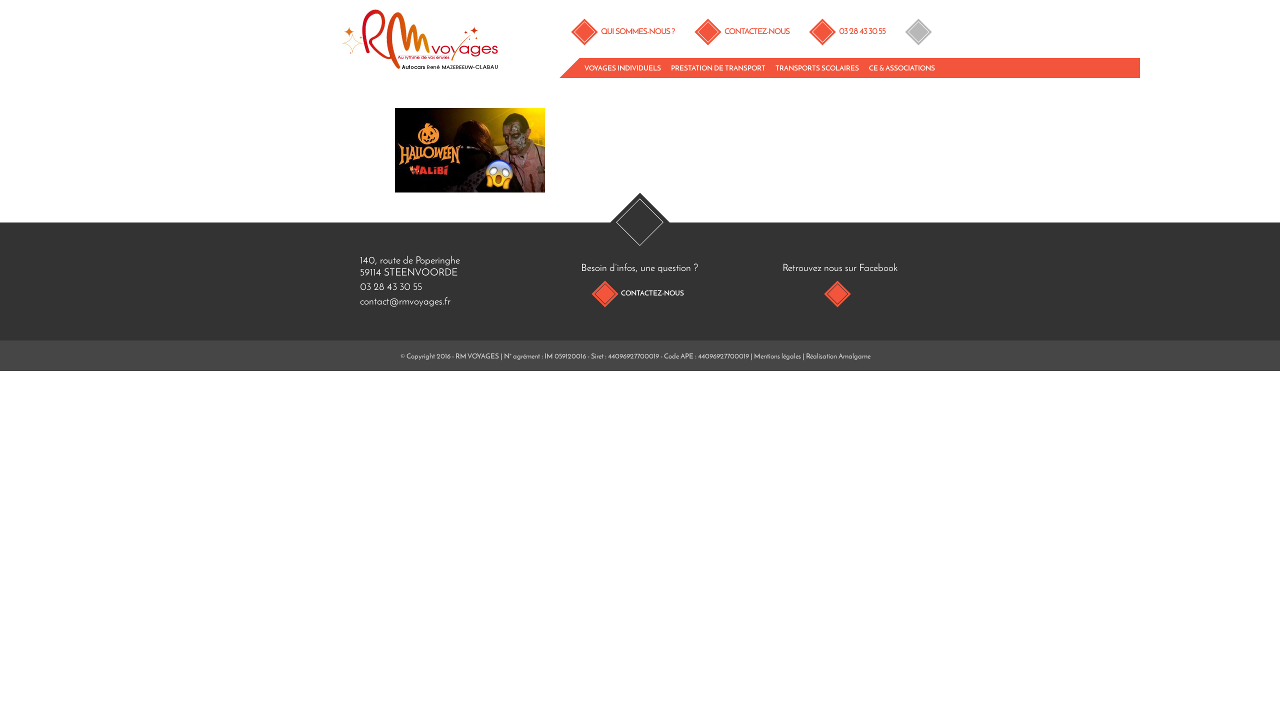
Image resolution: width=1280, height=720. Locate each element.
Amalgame (854, 356)
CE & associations (902, 68)
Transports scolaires (817, 68)
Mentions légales (777, 356)
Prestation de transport (718, 68)
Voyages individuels (622, 68)
